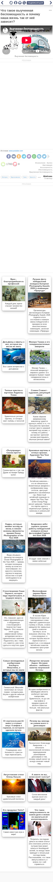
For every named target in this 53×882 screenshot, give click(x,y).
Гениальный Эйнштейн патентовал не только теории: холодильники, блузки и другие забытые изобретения (13, 692)
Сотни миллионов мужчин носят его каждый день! (39, 796)
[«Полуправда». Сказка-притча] (13, 467)
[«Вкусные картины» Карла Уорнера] (2, 4)
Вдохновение (15, 177)
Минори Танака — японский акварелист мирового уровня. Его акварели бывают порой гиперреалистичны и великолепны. (39, 373)
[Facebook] (8, 156)
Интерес (5, 177)
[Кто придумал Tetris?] (13, 829)
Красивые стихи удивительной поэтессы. (13, 798)
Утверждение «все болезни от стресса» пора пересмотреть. (13, 752)
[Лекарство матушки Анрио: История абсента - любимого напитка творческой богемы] (39, 686)
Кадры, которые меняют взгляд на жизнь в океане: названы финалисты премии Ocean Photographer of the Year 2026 (13, 531)
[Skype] (39, 156)
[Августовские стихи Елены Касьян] (13, 793)
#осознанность (46, 167)
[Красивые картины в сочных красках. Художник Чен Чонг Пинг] (39, 478)
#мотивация (47, 165)
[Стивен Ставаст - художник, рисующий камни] (39, 413)
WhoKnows (47, 176)
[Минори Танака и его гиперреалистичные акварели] (39, 365)
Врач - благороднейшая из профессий (14, 281)
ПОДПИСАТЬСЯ (35, 3)
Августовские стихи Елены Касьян (14, 775)
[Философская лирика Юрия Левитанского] (39, 612)
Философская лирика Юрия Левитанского (39, 593)
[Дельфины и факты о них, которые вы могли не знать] (13, 363)
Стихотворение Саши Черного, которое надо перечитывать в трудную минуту (13, 594)
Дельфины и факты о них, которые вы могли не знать (13, 344)
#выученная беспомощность (40, 172)
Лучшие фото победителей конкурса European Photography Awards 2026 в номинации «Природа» (39, 285)
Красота (32, 177)
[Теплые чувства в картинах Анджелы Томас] (13, 413)
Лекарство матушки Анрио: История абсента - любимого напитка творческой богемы (39, 665)
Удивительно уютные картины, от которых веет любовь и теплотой (13, 418)
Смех (25, 177)
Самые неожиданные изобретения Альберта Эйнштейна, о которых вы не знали (13, 665)
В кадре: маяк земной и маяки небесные (39, 560)
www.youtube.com (16, 151)
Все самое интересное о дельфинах (13, 368)
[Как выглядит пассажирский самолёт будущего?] (51, 4)
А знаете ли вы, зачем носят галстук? (39, 775)
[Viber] (29, 156)
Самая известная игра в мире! (13, 833)
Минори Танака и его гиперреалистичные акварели (39, 344)
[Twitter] (44, 156)
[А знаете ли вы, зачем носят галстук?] (39, 791)
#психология (40, 163)
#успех (49, 163)
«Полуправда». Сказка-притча (13, 451)
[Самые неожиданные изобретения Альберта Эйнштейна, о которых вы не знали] (13, 684)
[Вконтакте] (13, 156)
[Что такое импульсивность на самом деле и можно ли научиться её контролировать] (39, 836)
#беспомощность (45, 170)
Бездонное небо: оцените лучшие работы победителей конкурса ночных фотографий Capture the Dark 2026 (39, 530)
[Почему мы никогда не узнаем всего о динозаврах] (39, 740)
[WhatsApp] (34, 156)
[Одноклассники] (19, 156)
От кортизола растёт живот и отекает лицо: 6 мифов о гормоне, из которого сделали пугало (13, 725)
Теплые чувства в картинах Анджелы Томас (13, 392)
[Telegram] (24, 156)
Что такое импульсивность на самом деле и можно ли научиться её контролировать (39, 814)
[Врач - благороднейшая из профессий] (13, 300)
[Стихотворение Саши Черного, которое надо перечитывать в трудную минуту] (13, 615)
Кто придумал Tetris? (13, 810)
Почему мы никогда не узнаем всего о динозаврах (39, 723)
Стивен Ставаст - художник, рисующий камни (39, 392)
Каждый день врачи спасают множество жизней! (13, 306)
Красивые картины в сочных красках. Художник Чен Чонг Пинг (39, 453)
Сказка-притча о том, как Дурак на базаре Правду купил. (13, 472)
